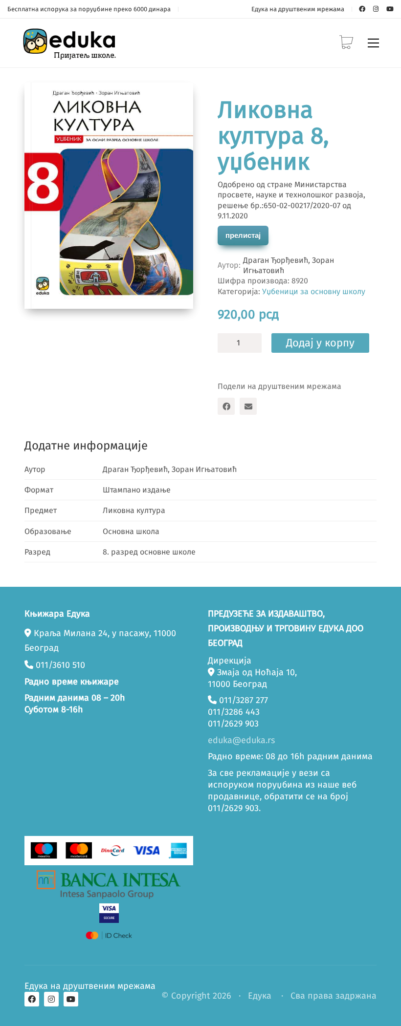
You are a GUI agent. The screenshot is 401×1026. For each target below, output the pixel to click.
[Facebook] (226, 406)
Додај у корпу (320, 342)
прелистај (243, 235)
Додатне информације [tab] (86, 445)
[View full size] (39, 98)
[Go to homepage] (71, 43)
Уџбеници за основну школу (313, 291)
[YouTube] (71, 999)
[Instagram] (51, 999)
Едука (259, 995)
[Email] (248, 406)
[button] (373, 43)
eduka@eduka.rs (241, 740)
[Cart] (346, 43)
